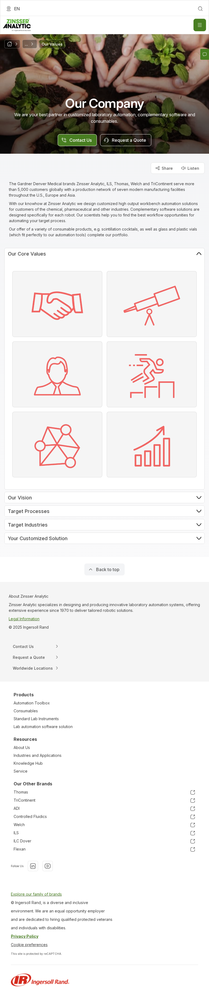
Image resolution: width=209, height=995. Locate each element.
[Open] (199, 25)
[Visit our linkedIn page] (33, 866)
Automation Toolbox (32, 703)
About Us (22, 747)
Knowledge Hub (28, 763)
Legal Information (24, 618)
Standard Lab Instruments (36, 718)
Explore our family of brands (36, 894)
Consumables (26, 711)
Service (20, 771)
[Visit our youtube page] (47, 866)
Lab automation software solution (43, 726)
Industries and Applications (38, 755)
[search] (200, 8)
